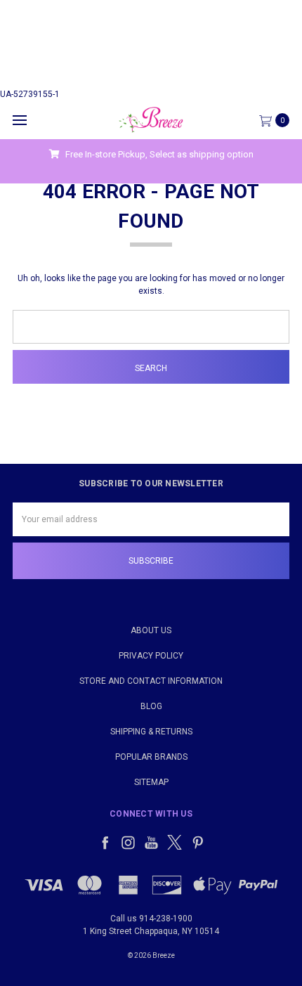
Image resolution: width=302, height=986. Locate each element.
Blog (151, 706)
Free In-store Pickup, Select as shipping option (158, 154)
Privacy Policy (151, 656)
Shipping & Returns (151, 732)
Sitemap (151, 782)
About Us (151, 630)
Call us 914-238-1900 (151, 918)
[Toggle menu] (19, 119)
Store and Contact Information (151, 681)
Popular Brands (151, 757)
